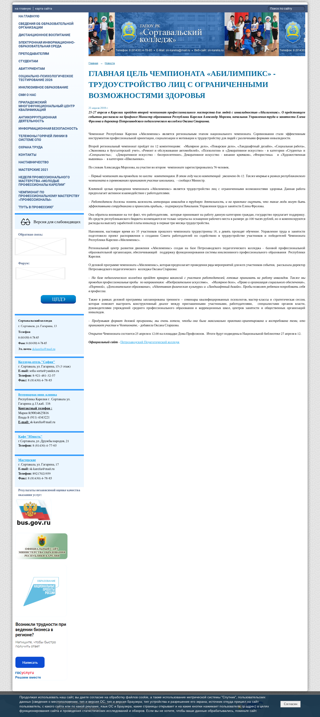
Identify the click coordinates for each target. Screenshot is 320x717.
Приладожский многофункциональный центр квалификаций (47, 106)
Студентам (28, 61)
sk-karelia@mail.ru (43, 349)
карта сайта (43, 8)
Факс (22, 380)
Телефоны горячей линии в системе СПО (43, 138)
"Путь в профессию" (36, 207)
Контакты (27, 155)
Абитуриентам (32, 68)
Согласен (290, 704)
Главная (93, 63)
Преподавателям (34, 53)
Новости (110, 63)
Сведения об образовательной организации (46, 25)
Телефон (24, 375)
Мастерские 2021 (33, 169)
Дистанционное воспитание (44, 35)
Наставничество (34, 162)
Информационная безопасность (48, 128)
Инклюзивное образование (43, 87)
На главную (29, 16)
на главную (23, 8)
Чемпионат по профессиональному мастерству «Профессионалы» (49, 195)
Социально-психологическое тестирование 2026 (46, 78)
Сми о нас (27, 95)
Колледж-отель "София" (36, 362)
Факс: (22, 478)
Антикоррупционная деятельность (37, 119)
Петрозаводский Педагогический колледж (149, 342)
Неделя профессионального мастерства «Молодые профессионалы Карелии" (44, 180)
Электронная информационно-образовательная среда (47, 44)
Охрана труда (31, 147)
